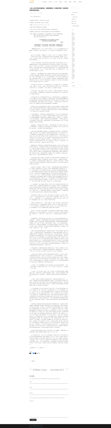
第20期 (73, 74)
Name (30, 381)
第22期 (73, 71)
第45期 (73, 39)
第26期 (73, 65)
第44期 (73, 42)
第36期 (41, 12)
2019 (72, 67)
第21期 (73, 72)
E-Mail (30, 387)
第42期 (73, 44)
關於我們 (73, 14)
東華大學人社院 (74, 21)
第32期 (73, 58)
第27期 (73, 64)
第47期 (73, 37)
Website (31, 392)
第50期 (73, 33)
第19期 (73, 75)
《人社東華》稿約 (74, 16)
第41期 (73, 45)
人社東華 (31, 1)
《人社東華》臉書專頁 (75, 25)
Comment (31, 400)
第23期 (73, 70)
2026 (72, 32)
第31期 (73, 59)
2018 (72, 73)
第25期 (73, 66)
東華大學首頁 (74, 23)
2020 (72, 62)
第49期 (73, 34)
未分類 (73, 78)
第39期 (73, 48)
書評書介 (33, 361)
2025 (72, 35)
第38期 (73, 49)
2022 (38, 12)
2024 (72, 41)
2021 (72, 57)
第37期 (73, 50)
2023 (72, 46)
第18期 (73, 76)
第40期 (73, 47)
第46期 (73, 38)
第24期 (73, 69)
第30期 (73, 60)
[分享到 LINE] (32, 353)
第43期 (73, 43)
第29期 (73, 61)
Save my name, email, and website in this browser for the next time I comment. (47, 397)
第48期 (73, 36)
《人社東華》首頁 (74, 12)
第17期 (73, 77)
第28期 (73, 63)
